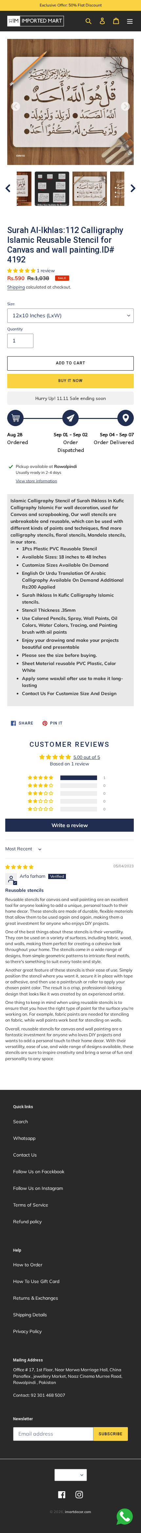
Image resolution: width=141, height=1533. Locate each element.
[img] (19, 867)
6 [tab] (85, 212)
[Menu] (130, 20)
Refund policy (27, 1222)
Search (20, 1122)
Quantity (15, 328)
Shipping (16, 287)
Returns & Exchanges (35, 1298)
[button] (22, 271)
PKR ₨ (68, 1475)
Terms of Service (30, 1205)
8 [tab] (105, 212)
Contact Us (25, 1155)
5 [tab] (75, 212)
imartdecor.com (78, 1511)
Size (11, 303)
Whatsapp (24, 1138)
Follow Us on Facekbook (38, 1172)
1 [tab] (36, 212)
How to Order (27, 1265)
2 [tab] (46, 212)
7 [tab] (95, 212)
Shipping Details (30, 1315)
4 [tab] (65, 212)
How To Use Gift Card (36, 1281)
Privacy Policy (27, 1331)
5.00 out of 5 (86, 757)
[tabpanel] (90, 189)
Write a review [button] (69, 825)
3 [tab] (55, 212)
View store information (36, 480)
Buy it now (70, 380)
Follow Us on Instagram (38, 1188)
